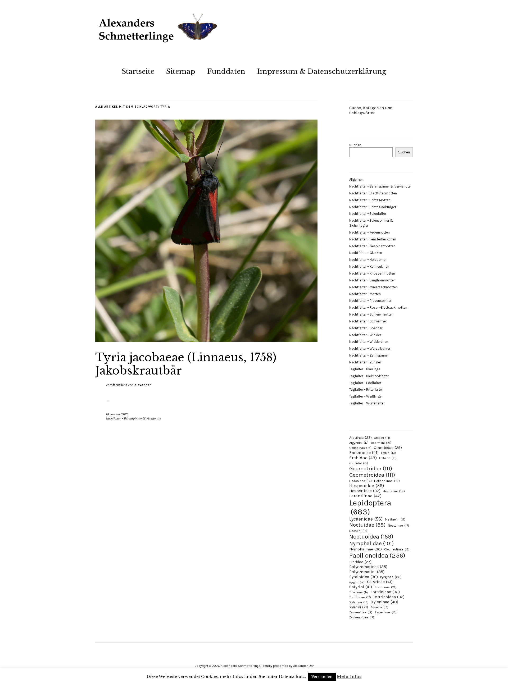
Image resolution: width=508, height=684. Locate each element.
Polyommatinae (368, 566)
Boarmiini (381, 443)
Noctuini (358, 531)
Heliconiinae (387, 481)
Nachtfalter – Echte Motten (369, 200)
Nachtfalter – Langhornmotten (372, 280)
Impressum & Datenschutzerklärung (321, 71)
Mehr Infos (349, 676)
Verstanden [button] (322, 676)
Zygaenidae (360, 612)
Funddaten (226, 71)
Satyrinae (380, 581)
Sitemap (180, 71)
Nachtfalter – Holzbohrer (368, 260)
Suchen (355, 145)
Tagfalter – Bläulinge (364, 369)
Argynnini (359, 443)
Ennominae (364, 452)
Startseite (138, 71)
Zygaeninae (386, 612)
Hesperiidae (366, 485)
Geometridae (370, 468)
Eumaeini (358, 463)
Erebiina (388, 458)
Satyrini (360, 586)
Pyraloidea (363, 576)
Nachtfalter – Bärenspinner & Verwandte (380, 186)
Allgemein (356, 179)
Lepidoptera (370, 507)
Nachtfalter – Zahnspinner (369, 355)
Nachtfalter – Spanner (365, 328)
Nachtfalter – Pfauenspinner (370, 301)
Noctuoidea (371, 536)
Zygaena (379, 607)
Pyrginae (391, 577)
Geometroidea (372, 475)
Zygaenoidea (361, 617)
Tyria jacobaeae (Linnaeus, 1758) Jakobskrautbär (185, 363)
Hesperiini (394, 491)
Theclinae (359, 592)
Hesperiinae (364, 491)
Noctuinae (398, 525)
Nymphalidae (371, 543)
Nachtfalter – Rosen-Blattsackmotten (378, 307)
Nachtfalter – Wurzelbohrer (369, 348)
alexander (142, 385)
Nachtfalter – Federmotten (369, 232)
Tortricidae (385, 592)
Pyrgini (357, 582)
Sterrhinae (385, 587)
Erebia (388, 453)
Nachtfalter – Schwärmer (368, 321)
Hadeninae (360, 481)
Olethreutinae (397, 549)
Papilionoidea (377, 555)
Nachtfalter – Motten (365, 294)
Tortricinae (360, 597)
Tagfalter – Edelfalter (365, 383)
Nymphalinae (365, 549)
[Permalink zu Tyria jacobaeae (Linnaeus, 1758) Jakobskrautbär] (206, 340)
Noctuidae (367, 525)
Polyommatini (366, 571)
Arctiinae (360, 438)
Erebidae (363, 457)
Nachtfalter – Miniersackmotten (373, 287)
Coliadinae (360, 448)
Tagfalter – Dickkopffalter (368, 376)
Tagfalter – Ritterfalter (366, 389)
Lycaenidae (366, 519)
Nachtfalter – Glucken (365, 253)
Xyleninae (384, 601)
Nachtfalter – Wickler (365, 335)
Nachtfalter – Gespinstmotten (372, 246)
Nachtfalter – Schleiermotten (371, 314)
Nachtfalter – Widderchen (368, 342)
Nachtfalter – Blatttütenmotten (373, 193)
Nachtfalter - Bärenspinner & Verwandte (133, 418)
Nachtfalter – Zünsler (365, 362)
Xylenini (358, 607)
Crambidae (388, 447)
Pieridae (360, 562)
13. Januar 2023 (117, 414)
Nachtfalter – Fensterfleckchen (372, 239)
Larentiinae (365, 495)
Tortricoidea (389, 597)
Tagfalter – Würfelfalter (366, 403)
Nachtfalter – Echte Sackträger (372, 207)
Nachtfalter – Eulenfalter (367, 214)
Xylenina (359, 602)
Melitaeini (395, 519)
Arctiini (382, 438)
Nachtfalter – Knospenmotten (372, 273)
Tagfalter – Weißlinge (365, 396)
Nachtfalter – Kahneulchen (369, 266)
